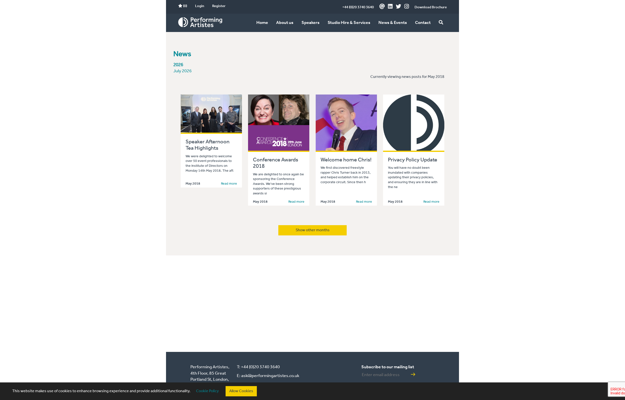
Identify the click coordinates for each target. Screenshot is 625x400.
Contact (423, 23)
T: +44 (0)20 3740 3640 (258, 367)
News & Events (392, 23)
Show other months (313, 230)
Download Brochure (431, 7)
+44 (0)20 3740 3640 (358, 7)
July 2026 (182, 71)
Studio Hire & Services (349, 23)
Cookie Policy (207, 391)
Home (262, 23)
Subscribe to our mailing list (387, 367)
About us (284, 23)
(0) (184, 6)
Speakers (311, 23)
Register (219, 6)
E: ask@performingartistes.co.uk (268, 376)
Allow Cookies (241, 391)
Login (199, 6)
